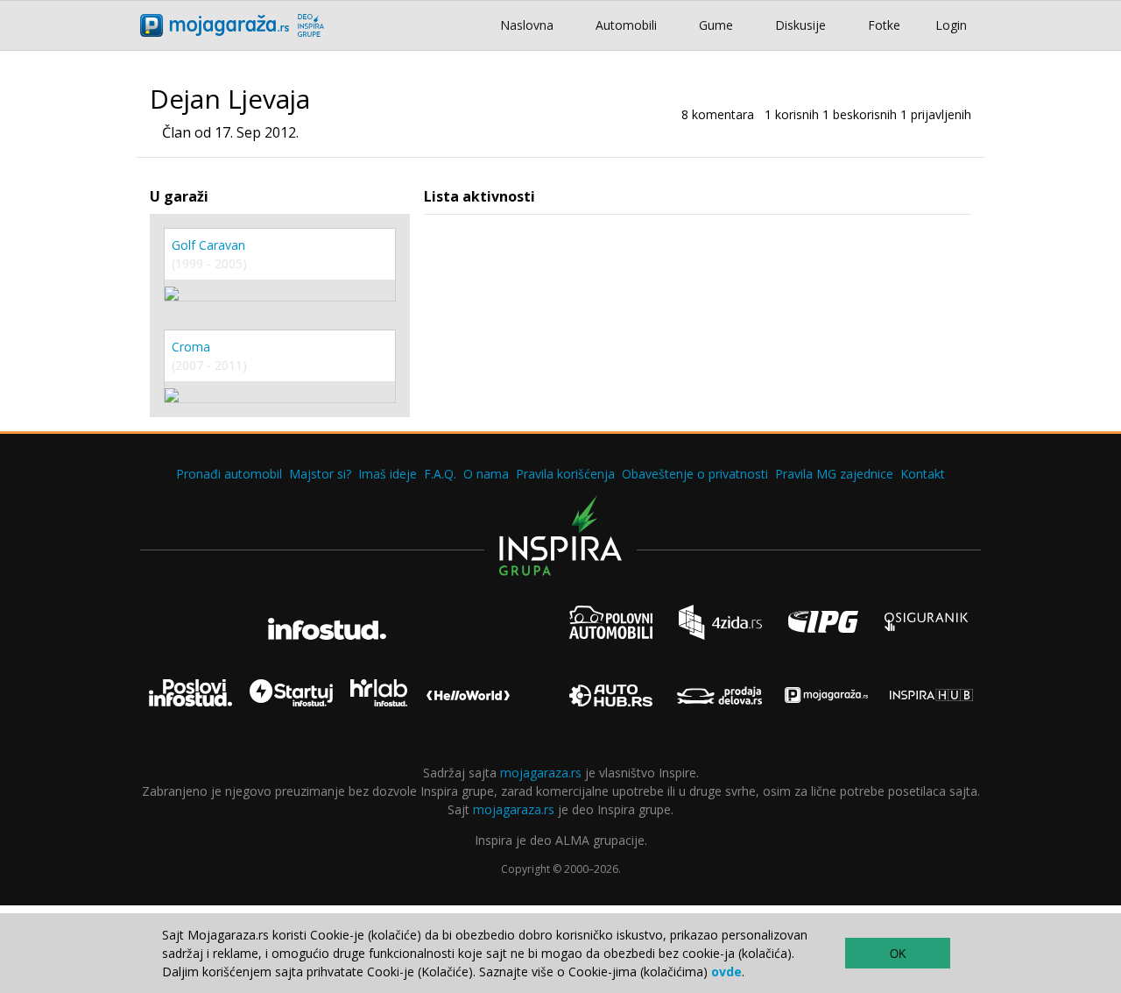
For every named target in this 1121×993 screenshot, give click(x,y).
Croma (191, 346)
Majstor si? (320, 473)
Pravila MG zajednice (834, 473)
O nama (486, 473)
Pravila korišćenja (565, 473)
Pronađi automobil (229, 473)
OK (898, 954)
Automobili (626, 25)
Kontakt (922, 473)
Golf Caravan (208, 245)
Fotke (884, 25)
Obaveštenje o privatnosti (695, 473)
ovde (726, 971)
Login (951, 25)
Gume (716, 25)
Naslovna (526, 25)
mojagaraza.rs (541, 772)
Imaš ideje (387, 473)
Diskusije (800, 25)
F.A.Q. (440, 473)
